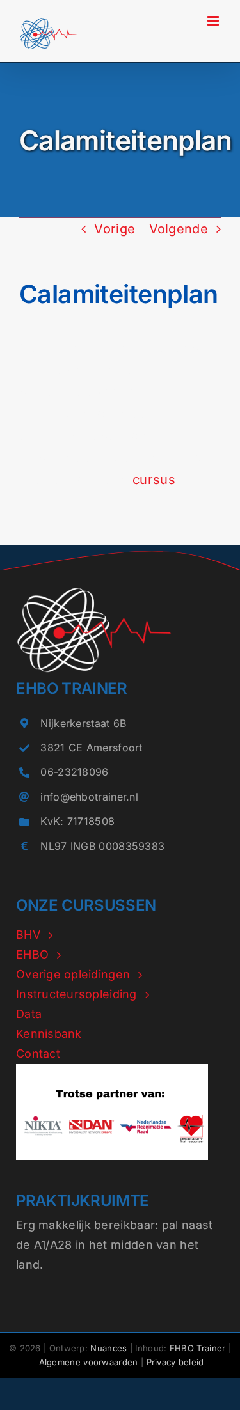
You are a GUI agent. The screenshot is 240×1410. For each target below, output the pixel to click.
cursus (153, 479)
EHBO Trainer (198, 1348)
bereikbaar (124, 1225)
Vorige (114, 229)
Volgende (178, 229)
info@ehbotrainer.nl (89, 796)
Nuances (108, 1348)
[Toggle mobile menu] (214, 20)
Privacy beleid (175, 1362)
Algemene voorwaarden (88, 1362)
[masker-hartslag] (94, 592)
